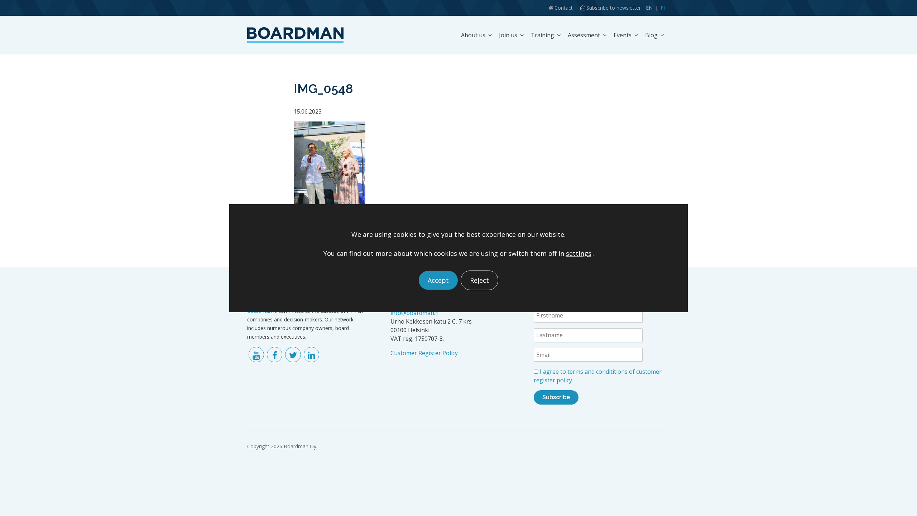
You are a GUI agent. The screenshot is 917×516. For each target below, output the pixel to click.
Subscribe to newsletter (613, 7)
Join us (508, 35)
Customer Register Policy (424, 353)
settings (578, 253)
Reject (479, 280)
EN (649, 7)
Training (542, 35)
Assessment (584, 35)
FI (663, 7)
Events (623, 35)
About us (473, 35)
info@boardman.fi (414, 313)
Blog (651, 35)
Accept (438, 280)
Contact (563, 7)
